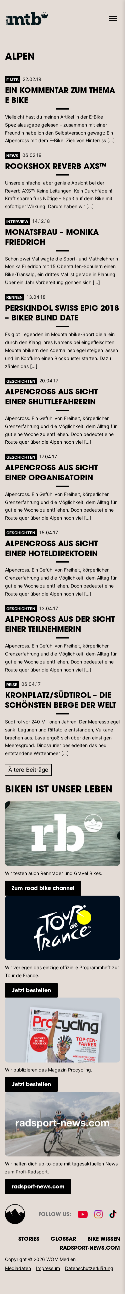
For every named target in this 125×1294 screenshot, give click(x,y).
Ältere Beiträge (28, 769)
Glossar (63, 1238)
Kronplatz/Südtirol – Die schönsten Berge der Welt (60, 699)
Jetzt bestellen (31, 990)
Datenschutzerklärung (89, 1268)
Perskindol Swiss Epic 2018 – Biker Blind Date (62, 312)
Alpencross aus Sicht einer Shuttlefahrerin (51, 396)
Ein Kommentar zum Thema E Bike (60, 95)
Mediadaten (18, 1268)
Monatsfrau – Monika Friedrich (52, 236)
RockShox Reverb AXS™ (56, 166)
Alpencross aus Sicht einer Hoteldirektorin (51, 548)
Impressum (48, 1268)
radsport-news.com (38, 1186)
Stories (28, 1238)
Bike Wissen (103, 1238)
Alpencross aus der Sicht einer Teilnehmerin (60, 624)
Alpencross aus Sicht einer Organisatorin (51, 472)
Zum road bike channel (43, 887)
